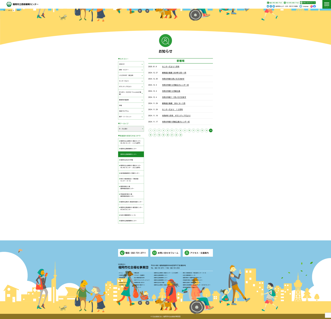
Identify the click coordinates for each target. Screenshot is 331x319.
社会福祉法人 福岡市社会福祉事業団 (166, 316)
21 (172, 135)
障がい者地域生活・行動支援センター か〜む (194, 272)
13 (202, 130)
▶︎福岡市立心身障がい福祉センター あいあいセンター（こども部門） (130, 142)
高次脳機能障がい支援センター (191, 287)
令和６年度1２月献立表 (171, 91)
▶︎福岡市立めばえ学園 (126, 160)
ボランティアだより (125, 86)
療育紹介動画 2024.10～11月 (173, 103)
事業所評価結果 (124, 100)
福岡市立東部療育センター (161, 275)
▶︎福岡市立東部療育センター (128, 148)
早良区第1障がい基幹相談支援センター (193, 280)
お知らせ (122, 64)
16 (150, 135)
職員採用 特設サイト (139, 285)
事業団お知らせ (123, 282)
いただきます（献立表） (126, 75)
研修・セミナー (124, 69)
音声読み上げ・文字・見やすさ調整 (287, 6)
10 (189, 130)
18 (159, 135)
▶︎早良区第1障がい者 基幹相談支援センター (126, 195)
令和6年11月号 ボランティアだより (176, 115)
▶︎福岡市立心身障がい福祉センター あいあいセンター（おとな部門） (130, 166)
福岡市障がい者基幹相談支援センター (192, 277)
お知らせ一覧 (11, 10)
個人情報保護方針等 (139, 277)
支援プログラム (124, 111)
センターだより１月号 (170, 66)
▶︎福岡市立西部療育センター (128, 154)
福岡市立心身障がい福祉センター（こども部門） (166, 272)
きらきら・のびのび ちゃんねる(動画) (130, 93)
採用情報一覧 (122, 285)
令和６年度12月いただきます (173, 79)
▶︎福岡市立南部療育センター (128, 220)
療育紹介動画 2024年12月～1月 (174, 73)
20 (167, 135)
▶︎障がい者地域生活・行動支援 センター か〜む (128, 180)
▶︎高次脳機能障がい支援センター (129, 173)
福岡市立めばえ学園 (159, 282)
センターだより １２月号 (172, 109)
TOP (4, 10)
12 (198, 130)
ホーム (121, 272)
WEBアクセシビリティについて (142, 280)
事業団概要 (122, 277)
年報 (120, 105)
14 (206, 130)
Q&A (120, 280)
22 (176, 135)
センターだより (124, 81)
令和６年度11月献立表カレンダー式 (176, 122)
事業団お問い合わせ (139, 282)
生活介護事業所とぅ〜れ (189, 275)
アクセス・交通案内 (139, 275)
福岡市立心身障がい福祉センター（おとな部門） (166, 285)
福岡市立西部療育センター (26, 4)
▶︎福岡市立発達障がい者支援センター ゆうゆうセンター (130, 208)
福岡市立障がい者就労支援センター (192, 282)
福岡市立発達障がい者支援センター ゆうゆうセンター (196, 285)
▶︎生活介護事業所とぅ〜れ (127, 215)
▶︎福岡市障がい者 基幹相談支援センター (126, 187)
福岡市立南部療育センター (161, 277)
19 (163, 135)
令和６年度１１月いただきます (174, 97)
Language (305, 6)
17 (154, 135)
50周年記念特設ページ (125, 275)
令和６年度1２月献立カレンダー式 (175, 85)
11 (193, 130)
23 (180, 135)
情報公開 (136, 272)
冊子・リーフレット (125, 116)
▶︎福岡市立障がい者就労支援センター (130, 202)
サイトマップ (137, 287)
